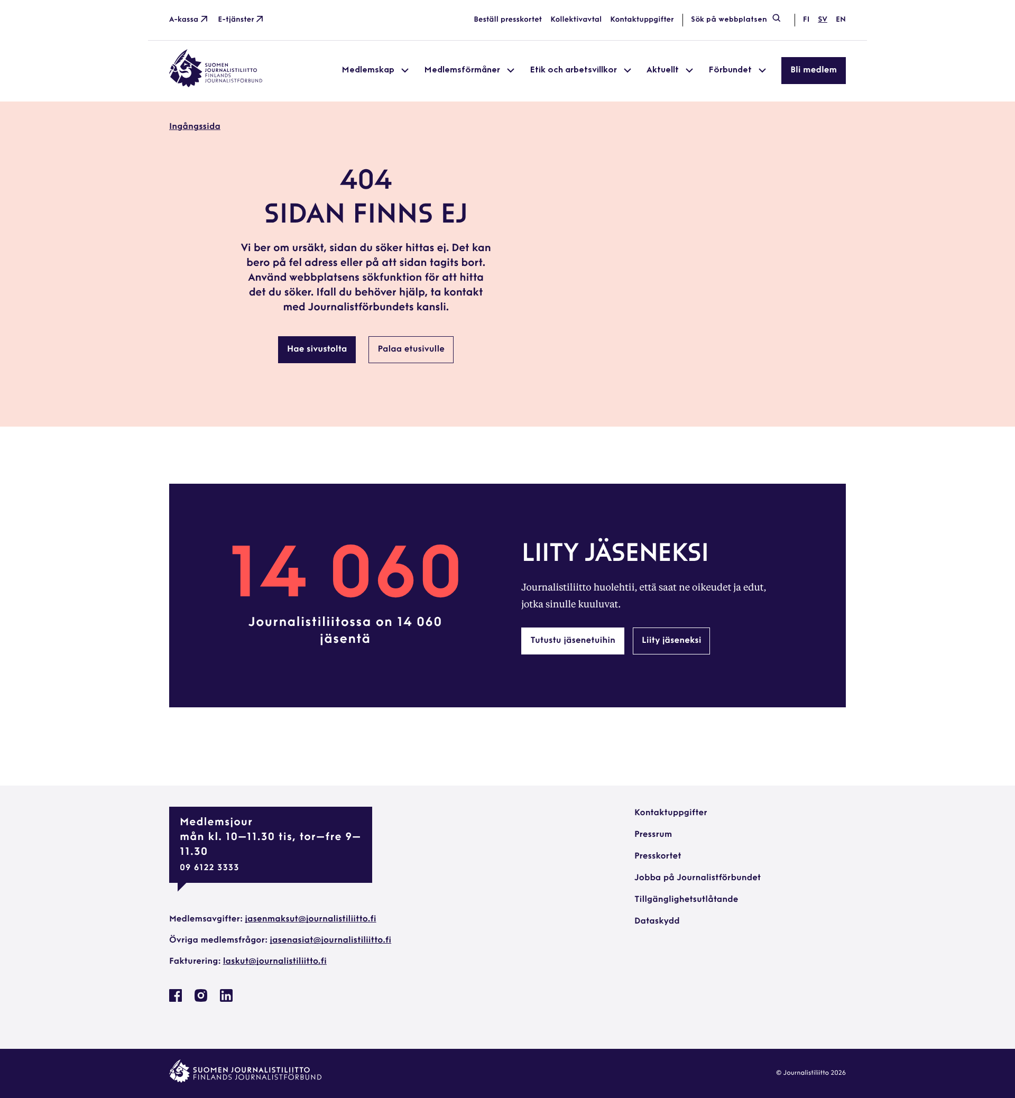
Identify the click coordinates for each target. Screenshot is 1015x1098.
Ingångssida (194, 127)
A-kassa (183, 20)
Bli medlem (813, 70)
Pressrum (653, 835)
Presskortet (657, 856)
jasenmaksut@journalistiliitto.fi (310, 919)
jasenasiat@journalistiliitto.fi (330, 940)
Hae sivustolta (317, 349)
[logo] (215, 85)
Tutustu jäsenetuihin (572, 640)
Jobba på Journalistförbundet (697, 878)
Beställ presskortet (508, 20)
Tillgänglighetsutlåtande (686, 900)
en (841, 20)
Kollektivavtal (576, 20)
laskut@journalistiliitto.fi (275, 961)
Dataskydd (657, 921)
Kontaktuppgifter (642, 20)
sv (822, 20)
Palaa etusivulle (411, 349)
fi (806, 20)
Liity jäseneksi (671, 640)
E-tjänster (236, 20)
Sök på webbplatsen (729, 20)
